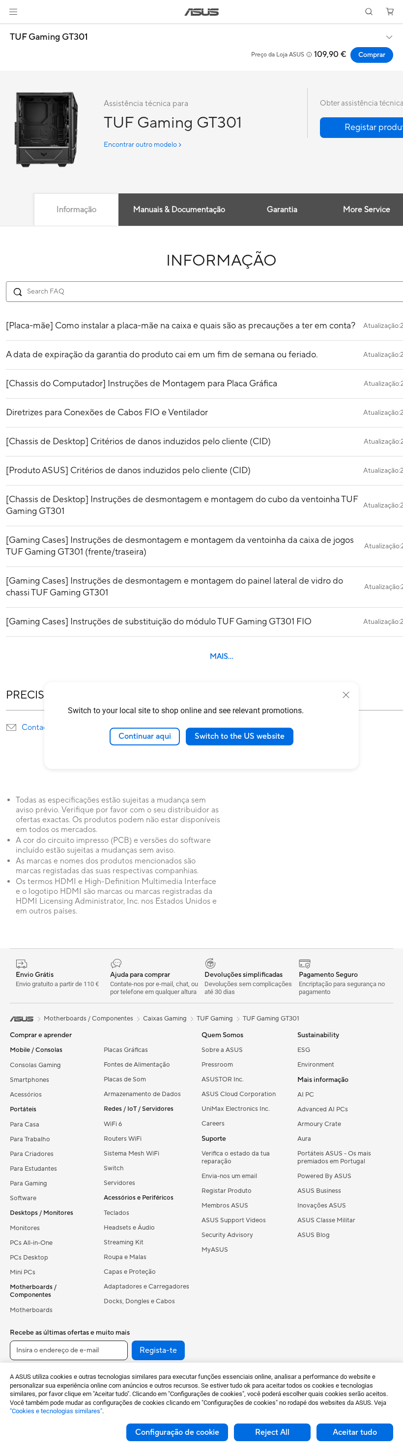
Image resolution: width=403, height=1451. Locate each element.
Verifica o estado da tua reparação (236, 1157)
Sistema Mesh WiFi (131, 1153)
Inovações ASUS (321, 1205)
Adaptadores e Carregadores (146, 1286)
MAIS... (221, 656)
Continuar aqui (144, 736)
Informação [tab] (76, 210)
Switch (114, 1168)
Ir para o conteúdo (12, 30)
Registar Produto (227, 1191)
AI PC (305, 1095)
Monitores (25, 1228)
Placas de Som (125, 1079)
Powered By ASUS (324, 1176)
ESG (303, 1050)
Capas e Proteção (130, 1272)
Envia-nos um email (229, 1176)
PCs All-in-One (31, 1243)
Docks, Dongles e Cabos (139, 1301)
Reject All (272, 1432)
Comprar (371, 55)
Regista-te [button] (158, 1350)
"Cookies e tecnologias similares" (56, 1411)
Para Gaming (28, 1183)
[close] (346, 695)
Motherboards (31, 1310)
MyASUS (215, 1250)
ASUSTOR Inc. (223, 1079)
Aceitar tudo (355, 1432)
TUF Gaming (215, 1018)
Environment (315, 1065)
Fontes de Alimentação (137, 1065)
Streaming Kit (124, 1242)
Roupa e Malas (125, 1257)
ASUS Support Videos (234, 1220)
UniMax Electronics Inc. (236, 1109)
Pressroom (217, 1065)
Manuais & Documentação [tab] (179, 210)
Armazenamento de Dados (142, 1094)
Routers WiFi (123, 1139)
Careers (213, 1124)
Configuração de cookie (177, 1432)
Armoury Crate (319, 1124)
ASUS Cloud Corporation (239, 1094)
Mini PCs (22, 1272)
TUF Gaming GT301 (49, 37)
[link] (201, 12)
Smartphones (29, 1080)
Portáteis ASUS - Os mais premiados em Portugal (334, 1157)
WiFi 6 (113, 1124)
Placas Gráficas (126, 1050)
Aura (304, 1139)
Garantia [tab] (282, 210)
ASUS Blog (313, 1235)
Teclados (116, 1213)
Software (23, 1198)
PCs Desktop (29, 1258)
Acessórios (26, 1095)
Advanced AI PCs (322, 1109)
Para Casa (24, 1125)
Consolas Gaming (35, 1065)
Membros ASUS (225, 1205)
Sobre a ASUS (222, 1050)
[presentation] (11, 727)
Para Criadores (32, 1154)
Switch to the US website (240, 736)
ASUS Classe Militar (326, 1220)
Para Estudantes (33, 1169)
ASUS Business (319, 1191)
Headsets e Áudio (129, 1228)
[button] (13, 11)
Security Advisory (227, 1235)
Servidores (119, 1183)
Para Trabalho (30, 1139)
